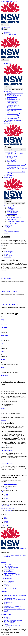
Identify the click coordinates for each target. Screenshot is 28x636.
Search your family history (10, 573)
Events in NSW (10, 210)
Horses (3, 359)
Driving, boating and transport (14, 95)
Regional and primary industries (14, 109)
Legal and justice (11, 106)
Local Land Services (7, 463)
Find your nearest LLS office (7, 508)
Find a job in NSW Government (11, 622)
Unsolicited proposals (9, 627)
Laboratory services (7, 450)
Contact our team (5, 505)
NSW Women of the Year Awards (11, 574)
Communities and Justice (9, 598)
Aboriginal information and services (15, 93)
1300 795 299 (7, 514)
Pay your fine (7, 570)
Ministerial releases (8, 571)
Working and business (10, 152)
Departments (4, 591)
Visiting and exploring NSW (13, 211)
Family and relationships (12, 101)
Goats (2, 367)
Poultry (3, 351)
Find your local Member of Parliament (13, 620)
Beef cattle (4, 327)
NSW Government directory (10, 588)
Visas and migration (11, 110)
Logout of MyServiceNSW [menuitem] (10, 35)
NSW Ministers (7, 618)
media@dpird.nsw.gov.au (7, 491)
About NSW (10, 207)
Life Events (9, 107)
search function (8, 510)
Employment (10, 157)
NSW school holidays (12, 214)
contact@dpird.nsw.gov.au (10, 484)
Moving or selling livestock (9, 291)
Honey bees (4, 375)
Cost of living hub (8, 575)
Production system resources (9, 304)
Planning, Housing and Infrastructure (12, 606)
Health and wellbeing (12, 103)
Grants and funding (11, 102)
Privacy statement (8, 586)
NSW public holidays (12, 212)
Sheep (2, 319)
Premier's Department (9, 607)
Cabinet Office (7, 594)
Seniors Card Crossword (9, 564)
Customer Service (8, 602)
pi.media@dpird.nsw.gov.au (7, 488)
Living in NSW (8, 91)
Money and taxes (11, 160)
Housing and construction (13, 105)
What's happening (9, 205)
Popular (3, 562)
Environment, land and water (13, 99)
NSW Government (6, 614)
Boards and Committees (9, 621)
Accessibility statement (9, 582)
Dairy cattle (4, 335)
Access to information (9, 581)
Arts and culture (10, 208)
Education (6, 603)
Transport (6, 610)
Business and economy (12, 154)
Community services (11, 94)
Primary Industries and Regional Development (14, 609)
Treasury (6, 611)
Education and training (12, 97)
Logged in (5, 29)
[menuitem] (7, 32)
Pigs (2, 343)
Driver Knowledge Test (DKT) (11, 567)
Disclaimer (6, 585)
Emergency (9, 98)
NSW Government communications (12, 625)
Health (5, 605)
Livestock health (6, 278)
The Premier (6, 617)
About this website (6, 578)
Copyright (6, 584)
